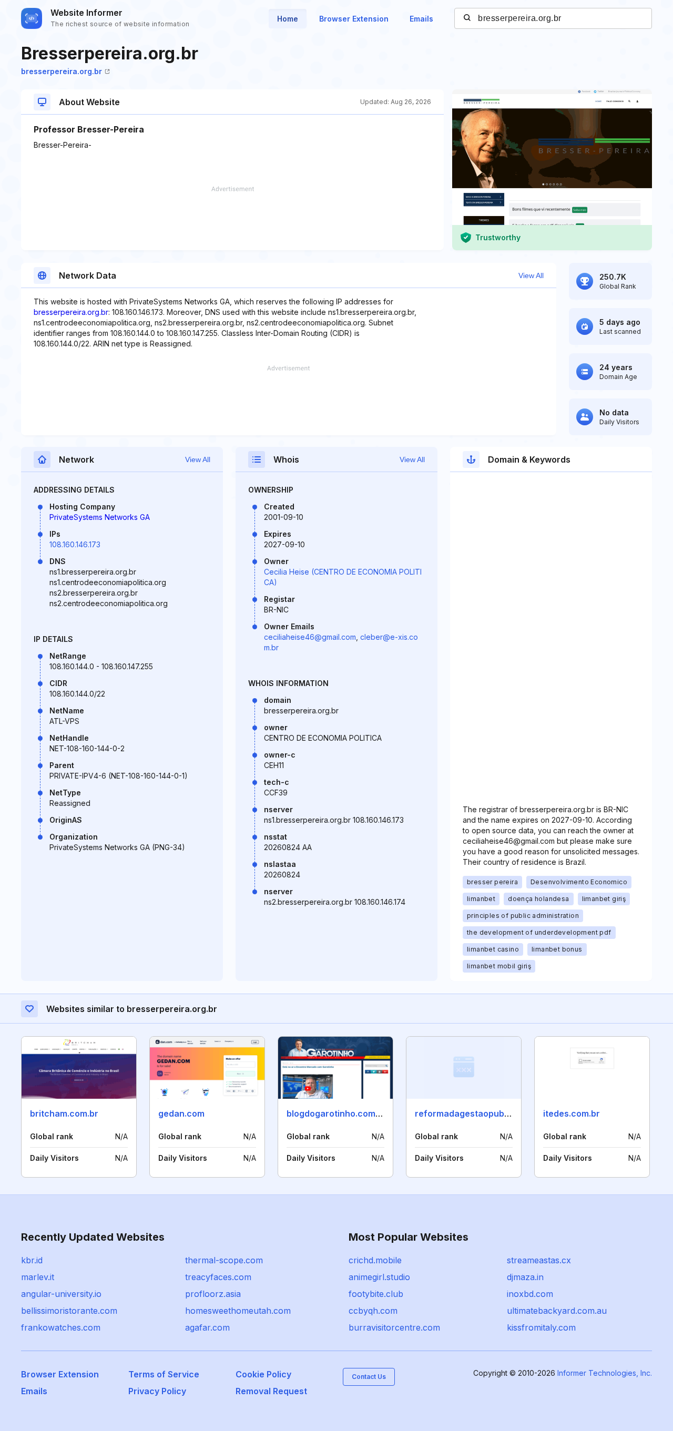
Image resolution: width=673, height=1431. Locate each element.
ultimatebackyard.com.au (557, 1310)
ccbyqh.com (373, 1310)
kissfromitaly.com (541, 1327)
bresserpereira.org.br (61, 71)
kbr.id (32, 1260)
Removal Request (271, 1391)
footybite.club (376, 1294)
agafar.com (207, 1327)
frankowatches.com (60, 1327)
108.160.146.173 (74, 544)
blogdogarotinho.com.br (336, 1113)
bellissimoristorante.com (69, 1310)
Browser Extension (354, 18)
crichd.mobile (375, 1260)
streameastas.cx (539, 1260)
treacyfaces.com (218, 1277)
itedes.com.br (571, 1113)
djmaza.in (525, 1277)
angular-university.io (61, 1294)
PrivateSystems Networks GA (99, 517)
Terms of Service (163, 1374)
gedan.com (181, 1113)
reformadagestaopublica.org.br (480, 1113)
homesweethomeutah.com (238, 1310)
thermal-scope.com (224, 1260)
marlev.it (37, 1277)
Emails (421, 18)
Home (287, 18)
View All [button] (531, 275)
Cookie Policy (263, 1374)
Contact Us (369, 1377)
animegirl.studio (379, 1277)
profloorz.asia (213, 1294)
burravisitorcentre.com (394, 1327)
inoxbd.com (530, 1294)
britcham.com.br (64, 1113)
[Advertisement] (232, 218)
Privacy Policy (157, 1391)
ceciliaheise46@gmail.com (310, 636)
